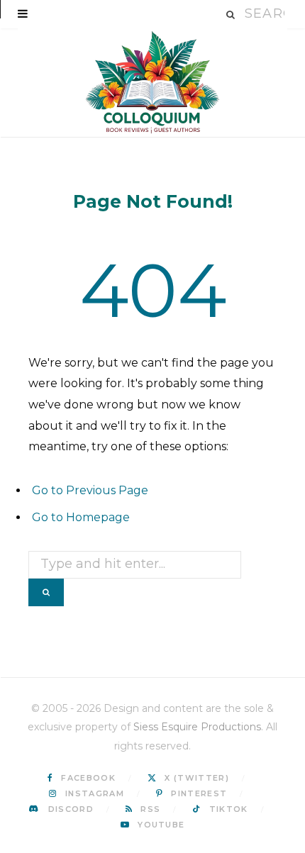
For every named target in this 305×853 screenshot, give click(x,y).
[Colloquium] (152, 82)
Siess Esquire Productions (197, 726)
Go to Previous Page (90, 490)
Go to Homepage (81, 517)
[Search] (231, 14)
